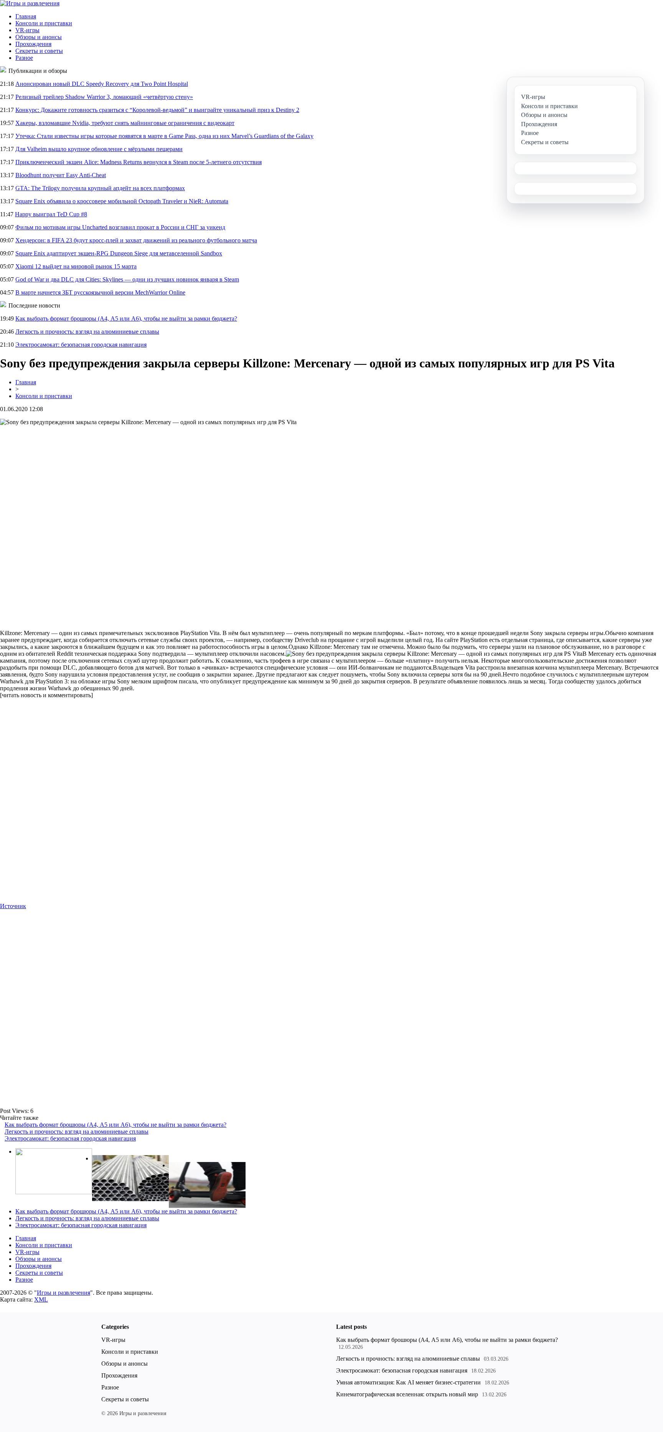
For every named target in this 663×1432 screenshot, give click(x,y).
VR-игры (27, 30)
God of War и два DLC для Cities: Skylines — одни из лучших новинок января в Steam (127, 279)
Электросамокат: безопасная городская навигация (81, 344)
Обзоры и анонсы (38, 37)
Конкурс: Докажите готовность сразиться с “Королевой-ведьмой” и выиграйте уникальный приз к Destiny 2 (157, 110)
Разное (24, 57)
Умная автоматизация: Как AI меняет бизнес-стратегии (408, 1382)
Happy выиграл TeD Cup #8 (51, 214)
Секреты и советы (39, 51)
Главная (25, 16)
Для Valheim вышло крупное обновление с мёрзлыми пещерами (99, 149)
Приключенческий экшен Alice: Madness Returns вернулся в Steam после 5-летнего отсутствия (138, 162)
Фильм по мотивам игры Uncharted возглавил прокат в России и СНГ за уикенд (120, 227)
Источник (13, 906)
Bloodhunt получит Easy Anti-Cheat (60, 175)
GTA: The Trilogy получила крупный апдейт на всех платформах (100, 188)
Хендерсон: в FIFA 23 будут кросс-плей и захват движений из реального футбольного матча (136, 240)
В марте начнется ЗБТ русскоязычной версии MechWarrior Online (100, 292)
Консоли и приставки (43, 23)
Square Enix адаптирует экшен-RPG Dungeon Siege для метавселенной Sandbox (118, 253)
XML (41, 1299)
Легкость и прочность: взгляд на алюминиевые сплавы (87, 331)
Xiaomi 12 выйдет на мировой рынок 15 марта (76, 266)
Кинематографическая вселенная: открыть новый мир (407, 1394)
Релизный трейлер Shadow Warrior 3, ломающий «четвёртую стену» (104, 97)
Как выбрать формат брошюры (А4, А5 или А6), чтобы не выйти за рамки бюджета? (126, 318)
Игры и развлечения (63, 1292)
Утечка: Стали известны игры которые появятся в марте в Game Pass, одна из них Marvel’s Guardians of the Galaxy (164, 136)
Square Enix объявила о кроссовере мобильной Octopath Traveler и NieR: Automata (121, 201)
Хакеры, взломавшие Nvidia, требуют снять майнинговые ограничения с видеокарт (124, 123)
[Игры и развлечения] (29, 3)
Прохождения (33, 44)
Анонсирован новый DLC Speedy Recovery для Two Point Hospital (101, 84)
